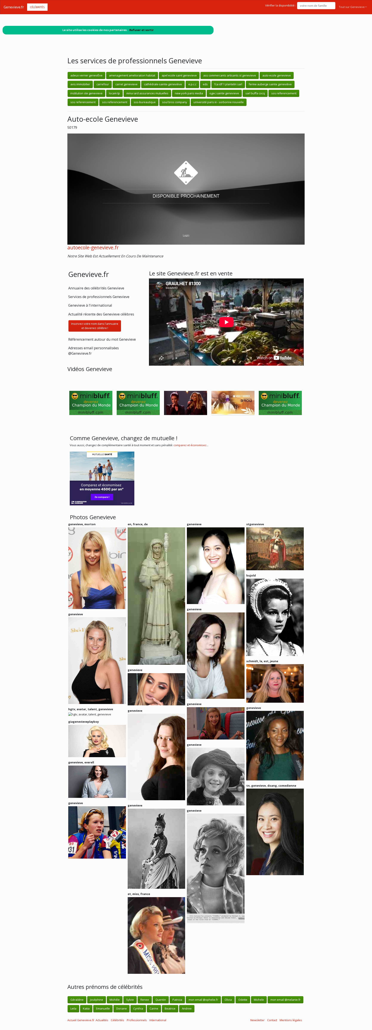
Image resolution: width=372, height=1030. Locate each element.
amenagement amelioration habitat (132, 75)
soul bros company (174, 102)
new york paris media (189, 93)
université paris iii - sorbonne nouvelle (219, 102)
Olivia (228, 1000)
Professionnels (137, 1020)
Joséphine (96, 1000)
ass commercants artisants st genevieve (229, 75)
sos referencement (283, 93)
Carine (154, 1008)
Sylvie (130, 1000)
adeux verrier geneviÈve (86, 75)
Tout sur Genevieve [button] (352, 7)
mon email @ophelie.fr (203, 1000)
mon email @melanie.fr (285, 1000)
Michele (259, 1000)
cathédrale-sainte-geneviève (163, 84)
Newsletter (257, 1020)
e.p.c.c (192, 84)
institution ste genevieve (86, 93)
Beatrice (170, 1008)
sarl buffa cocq (255, 93)
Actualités (102, 1020)
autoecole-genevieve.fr (93, 247)
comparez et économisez (190, 445)
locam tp (114, 93)
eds (205, 84)
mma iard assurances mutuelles (147, 93)
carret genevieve (126, 84)
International (157, 1020)
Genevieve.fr (14, 7)
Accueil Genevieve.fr (80, 1020)
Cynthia (138, 1008)
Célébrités (37, 7)
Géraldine (77, 1000)
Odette (242, 1000)
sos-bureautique (145, 102)
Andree (187, 1008)
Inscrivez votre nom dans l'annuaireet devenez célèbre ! (94, 326)
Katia (86, 1008)
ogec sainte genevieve (224, 93)
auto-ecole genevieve (276, 75)
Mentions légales (291, 1020)
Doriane (121, 1008)
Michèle (115, 1000)
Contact (272, 1020)
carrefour (102, 84)
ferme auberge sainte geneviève (270, 84)
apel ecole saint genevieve (179, 75)
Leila (73, 1008)
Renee (144, 1000)
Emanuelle (103, 1008)
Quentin (160, 1000)
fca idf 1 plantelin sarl (228, 84)
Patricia (177, 1000)
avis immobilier (80, 84)
